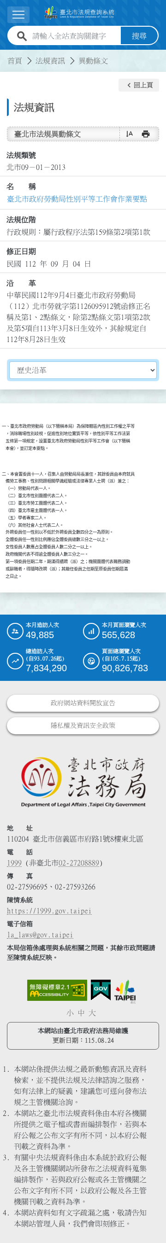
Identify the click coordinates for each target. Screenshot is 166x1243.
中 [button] (81, 1012)
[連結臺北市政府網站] (125, 992)
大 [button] (92, 1012)
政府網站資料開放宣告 (83, 703)
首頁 (14, 60)
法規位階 (21, 219)
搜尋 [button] (139, 36)
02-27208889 (79, 862)
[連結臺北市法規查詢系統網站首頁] (79, 13)
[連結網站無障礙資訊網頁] (57, 990)
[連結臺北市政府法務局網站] (83, 782)
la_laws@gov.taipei (40, 934)
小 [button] (70, 1012)
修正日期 (21, 251)
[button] (139, 85)
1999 (14, 862)
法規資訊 (50, 60)
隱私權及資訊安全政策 (83, 725)
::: (5, 55)
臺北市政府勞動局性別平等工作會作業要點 (77, 199)
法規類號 (21, 155)
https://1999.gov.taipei (49, 910)
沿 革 (21, 283)
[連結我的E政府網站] (101, 990)
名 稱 (21, 186)
